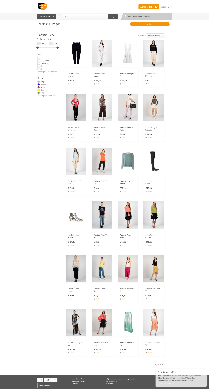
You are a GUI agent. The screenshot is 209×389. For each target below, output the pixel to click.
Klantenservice (45, 385)
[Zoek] (113, 16)
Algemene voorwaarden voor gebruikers (121, 379)
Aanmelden (146, 6)
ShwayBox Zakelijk (78, 381)
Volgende (158, 365)
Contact (75, 384)
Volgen (150, 24)
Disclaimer (110, 384)
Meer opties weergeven (47, 72)
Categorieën (45, 16)
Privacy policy (111, 381)
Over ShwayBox (78, 379)
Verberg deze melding (166, 383)
